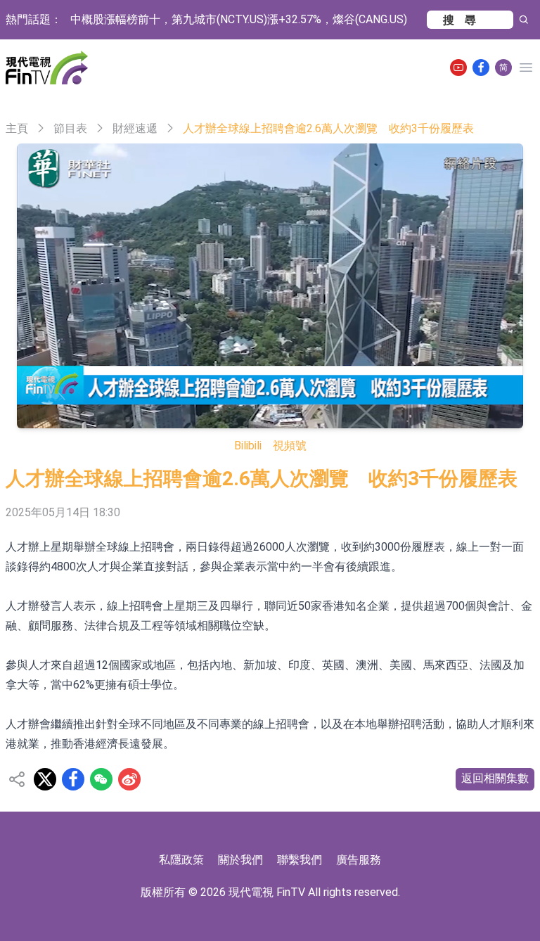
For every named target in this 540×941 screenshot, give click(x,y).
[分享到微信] (101, 779)
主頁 (17, 128)
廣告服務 (358, 859)
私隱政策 (181, 859)
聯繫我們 (299, 859)
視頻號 (290, 445)
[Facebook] (480, 67)
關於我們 (240, 859)
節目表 (70, 128)
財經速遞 (135, 128)
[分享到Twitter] (45, 779)
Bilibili (248, 445)
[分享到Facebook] (73, 779)
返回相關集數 (495, 778)
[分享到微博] (129, 779)
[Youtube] (458, 67)
